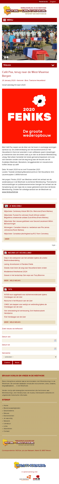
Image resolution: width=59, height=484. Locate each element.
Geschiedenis (9, 411)
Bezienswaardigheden (12, 408)
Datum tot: (6, 345)
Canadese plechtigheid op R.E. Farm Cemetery (26, 234)
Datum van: (6, 337)
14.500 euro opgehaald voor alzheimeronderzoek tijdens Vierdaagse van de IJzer (25, 296)
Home (6, 405)
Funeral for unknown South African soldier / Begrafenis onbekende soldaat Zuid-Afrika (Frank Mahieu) (26, 216)
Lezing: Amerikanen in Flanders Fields (18, 264)
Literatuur (7, 423)
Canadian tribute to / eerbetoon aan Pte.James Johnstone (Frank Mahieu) (26, 228)
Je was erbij (8, 418)
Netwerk (7, 421)
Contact (6, 431)
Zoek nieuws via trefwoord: (12, 329)
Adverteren (8, 429)
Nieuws (6, 413)
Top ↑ (54, 245)
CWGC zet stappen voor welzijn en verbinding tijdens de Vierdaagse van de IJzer (25, 305)
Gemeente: (6, 353)
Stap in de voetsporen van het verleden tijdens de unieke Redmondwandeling (25, 259)
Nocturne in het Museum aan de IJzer (18, 301)
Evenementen (9, 416)
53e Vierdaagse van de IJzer (15, 317)
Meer (7, 239)
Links (6, 426)
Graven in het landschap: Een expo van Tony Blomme (24, 275)
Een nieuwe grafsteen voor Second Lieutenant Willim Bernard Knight (28, 222)
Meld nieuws (15, 280)
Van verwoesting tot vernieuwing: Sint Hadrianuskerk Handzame (24, 312)
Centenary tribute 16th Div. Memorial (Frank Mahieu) (28, 211)
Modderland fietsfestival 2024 (15, 272)
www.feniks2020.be (10, 192)
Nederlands (43, 2)
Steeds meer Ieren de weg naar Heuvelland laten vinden (25, 268)
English (53, 2)
